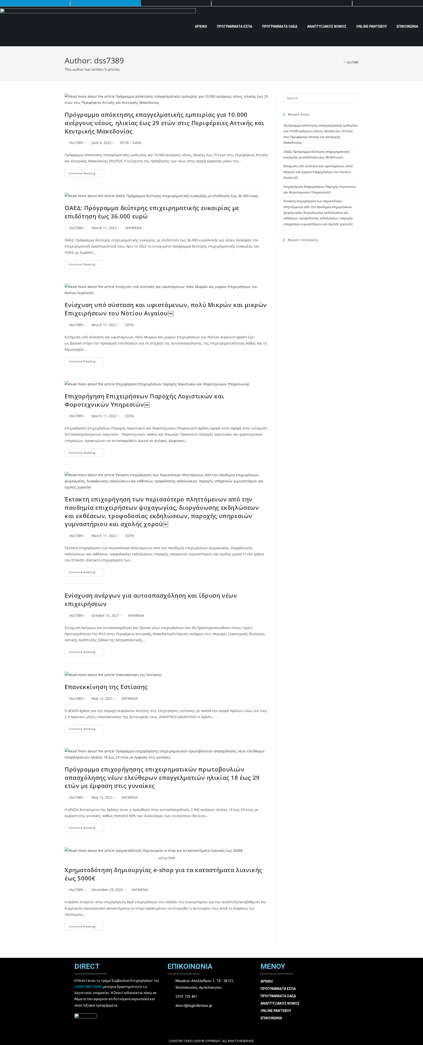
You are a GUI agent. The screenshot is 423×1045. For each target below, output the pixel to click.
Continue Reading (86, 172)
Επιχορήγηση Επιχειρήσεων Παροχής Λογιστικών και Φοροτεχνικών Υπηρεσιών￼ (144, 400)
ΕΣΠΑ (124, 142)
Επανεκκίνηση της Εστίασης (106, 687)
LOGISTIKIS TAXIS (88, 987)
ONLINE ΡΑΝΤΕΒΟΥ (371, 26)
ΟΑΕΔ (136, 142)
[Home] (341, 62)
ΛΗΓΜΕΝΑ (133, 228)
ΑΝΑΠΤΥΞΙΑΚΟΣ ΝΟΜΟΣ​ (326, 26)
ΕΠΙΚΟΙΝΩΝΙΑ (407, 26)
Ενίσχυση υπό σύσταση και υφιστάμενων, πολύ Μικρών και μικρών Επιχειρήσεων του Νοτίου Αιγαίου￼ (166, 309)
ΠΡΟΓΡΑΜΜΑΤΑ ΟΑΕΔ (279, 26)
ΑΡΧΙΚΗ (201, 26)
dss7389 (352, 62)
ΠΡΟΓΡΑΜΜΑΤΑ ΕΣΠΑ (234, 26)
